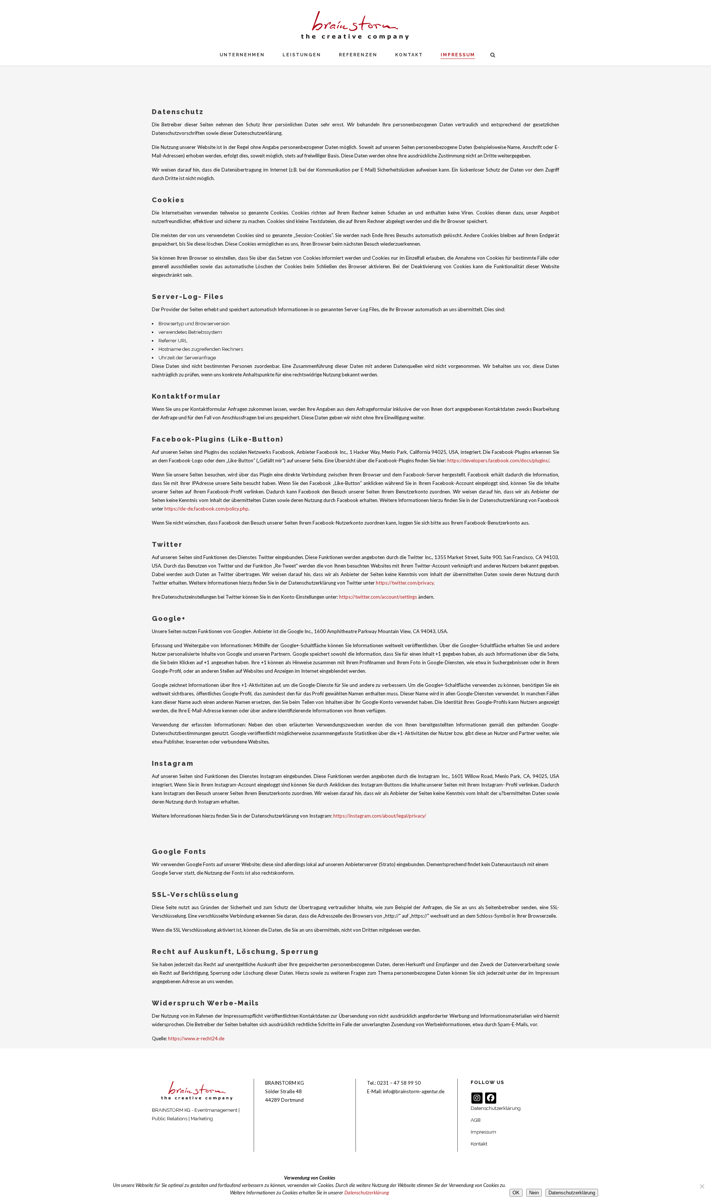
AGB (476, 1120)
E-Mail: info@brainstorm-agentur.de (405, 1091)
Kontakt (479, 1144)
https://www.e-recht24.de (196, 1038)
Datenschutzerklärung (496, 1108)
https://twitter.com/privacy (405, 583)
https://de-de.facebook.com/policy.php (206, 509)
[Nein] (701, 1186)
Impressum (483, 1132)
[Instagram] (477, 1098)
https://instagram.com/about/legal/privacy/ (379, 816)
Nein (534, 1192)
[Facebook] (490, 1098)
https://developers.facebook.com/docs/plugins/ (498, 460)
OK (516, 1192)
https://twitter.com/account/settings (378, 597)
